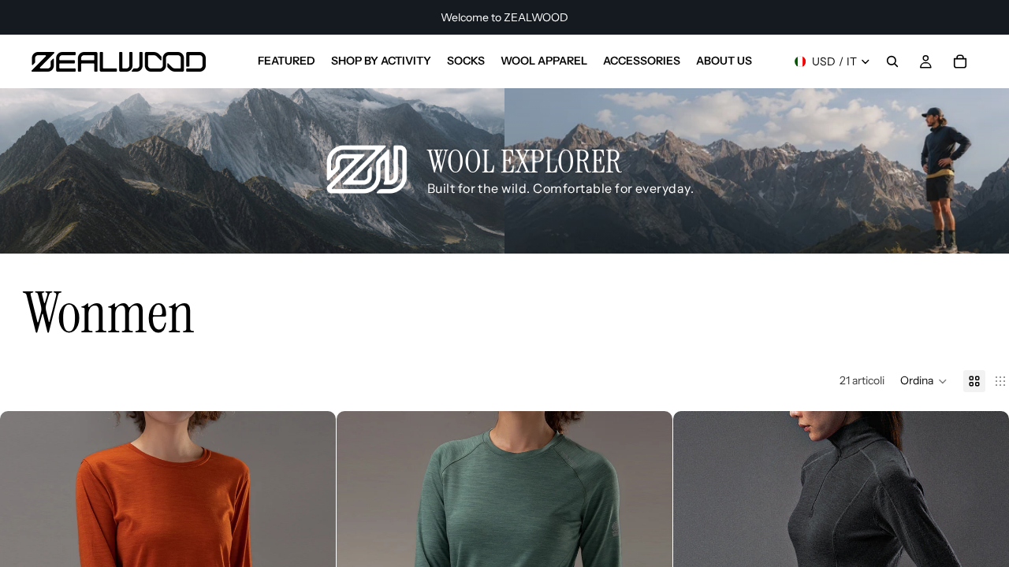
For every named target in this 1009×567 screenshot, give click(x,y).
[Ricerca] (892, 61)
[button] (924, 381)
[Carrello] (960, 61)
